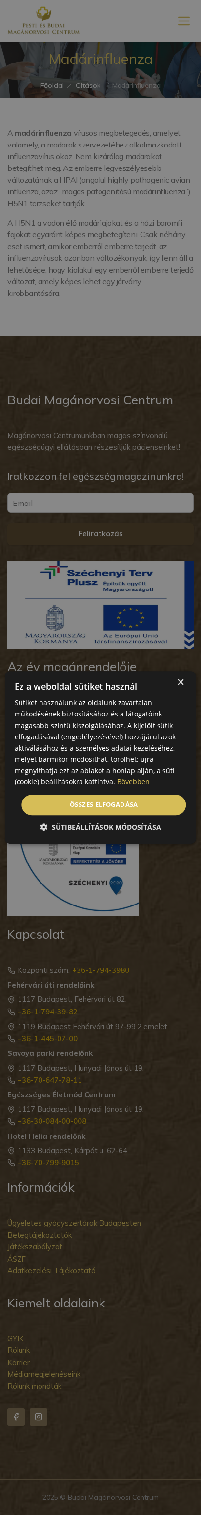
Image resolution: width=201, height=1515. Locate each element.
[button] (100, 827)
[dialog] (100, 757)
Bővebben (133, 781)
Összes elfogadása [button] (104, 804)
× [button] (180, 682)
